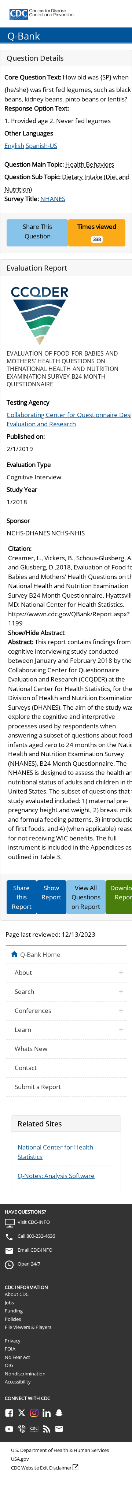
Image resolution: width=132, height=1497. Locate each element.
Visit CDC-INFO (34, 1222)
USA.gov (20, 1459)
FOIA (10, 1348)
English (14, 145)
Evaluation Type (29, 464)
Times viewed (96, 226)
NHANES (52, 198)
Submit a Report (38, 1086)
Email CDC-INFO (35, 1250)
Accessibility (18, 1381)
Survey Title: (21, 198)
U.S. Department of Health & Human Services (60, 1450)
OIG (9, 1365)
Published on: (26, 436)
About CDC (17, 1294)
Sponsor (18, 520)
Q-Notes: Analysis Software (56, 1175)
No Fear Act (17, 1357)
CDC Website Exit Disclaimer (41, 1467)
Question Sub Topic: (32, 176)
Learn (23, 1029)
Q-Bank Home (40, 954)
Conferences (33, 1010)
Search (24, 991)
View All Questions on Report (86, 897)
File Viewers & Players (28, 1327)
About (23, 972)
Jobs (9, 1302)
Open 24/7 (29, 1263)
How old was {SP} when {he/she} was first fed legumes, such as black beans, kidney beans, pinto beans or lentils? (67, 88)
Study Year (22, 489)
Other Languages (28, 133)
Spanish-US (41, 145)
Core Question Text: (32, 77)
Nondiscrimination (25, 1373)
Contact (26, 1067)
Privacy (13, 1340)
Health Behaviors (89, 164)
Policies (13, 1319)
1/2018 (17, 502)
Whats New (31, 1048)
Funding (14, 1310)
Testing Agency (28, 402)
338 (97, 239)
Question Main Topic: (34, 164)
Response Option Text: (36, 108)
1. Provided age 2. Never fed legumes (57, 120)
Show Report (51, 893)
